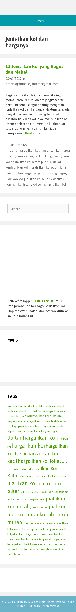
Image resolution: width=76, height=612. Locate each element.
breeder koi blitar (34, 406)
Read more (32, 133)
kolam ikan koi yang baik (34, 523)
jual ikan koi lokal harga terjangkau (29, 500)
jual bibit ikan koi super (54, 476)
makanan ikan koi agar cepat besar (30, 529)
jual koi (57, 506)
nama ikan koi (56, 184)
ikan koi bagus (27, 156)
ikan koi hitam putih (34, 162)
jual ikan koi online (39, 507)
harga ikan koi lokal (39, 461)
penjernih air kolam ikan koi (52, 544)
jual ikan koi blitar (36, 179)
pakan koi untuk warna (26, 544)
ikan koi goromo (49, 156)
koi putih (38, 184)
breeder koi (14, 406)
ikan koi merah (27, 167)
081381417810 (42, 301)
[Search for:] (38, 209)
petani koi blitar (17, 549)
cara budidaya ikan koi (30, 421)
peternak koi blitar (40, 549)
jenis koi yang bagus (52, 173)
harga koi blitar (31, 469)
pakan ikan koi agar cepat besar (28, 534)
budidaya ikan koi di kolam (24, 411)
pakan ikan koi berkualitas (28, 539)
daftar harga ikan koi (24, 150)
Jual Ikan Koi (19, 145)
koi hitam (24, 184)
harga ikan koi (50, 150)
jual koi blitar (23, 514)
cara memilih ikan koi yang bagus (39, 431)
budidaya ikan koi (56, 406)
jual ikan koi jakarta (30, 491)
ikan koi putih (48, 167)
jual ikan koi (14, 179)
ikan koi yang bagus (30, 476)
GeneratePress (50, 606)
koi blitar (50, 514)
